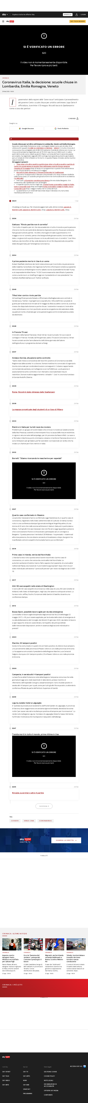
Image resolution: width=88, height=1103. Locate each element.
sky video (6, 1080)
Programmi (27, 1093)
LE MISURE (19, 178)
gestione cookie (50, 1072)
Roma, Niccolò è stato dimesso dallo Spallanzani (33, 392)
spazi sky (26, 1089)
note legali (48, 1080)
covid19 (15, 821)
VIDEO (56, 148)
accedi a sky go (76, 1066)
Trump (45, 184)
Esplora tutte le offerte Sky (23, 14)
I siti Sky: (5, 1067)
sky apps (26, 1076)
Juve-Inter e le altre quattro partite (30, 164)
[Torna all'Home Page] (10, 21)
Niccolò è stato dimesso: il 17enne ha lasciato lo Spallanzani (40, 172)
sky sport (6, 1072)
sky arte (5, 1085)
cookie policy (49, 1076)
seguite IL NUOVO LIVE (31, 210)
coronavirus (45, 821)
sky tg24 (5, 1076)
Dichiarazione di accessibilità (50, 1085)
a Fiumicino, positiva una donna (37, 180)
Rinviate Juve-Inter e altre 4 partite (28, 793)
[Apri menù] (3, 21)
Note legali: (48, 1067)
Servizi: (25, 1067)
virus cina (29, 821)
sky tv (25, 1072)
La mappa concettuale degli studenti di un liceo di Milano (37, 409)
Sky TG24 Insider (77, 21)
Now (25, 1080)
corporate (48, 1095)
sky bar (26, 1085)
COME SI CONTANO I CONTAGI (40, 148)
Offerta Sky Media (51, 1090)
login (83, 14)
